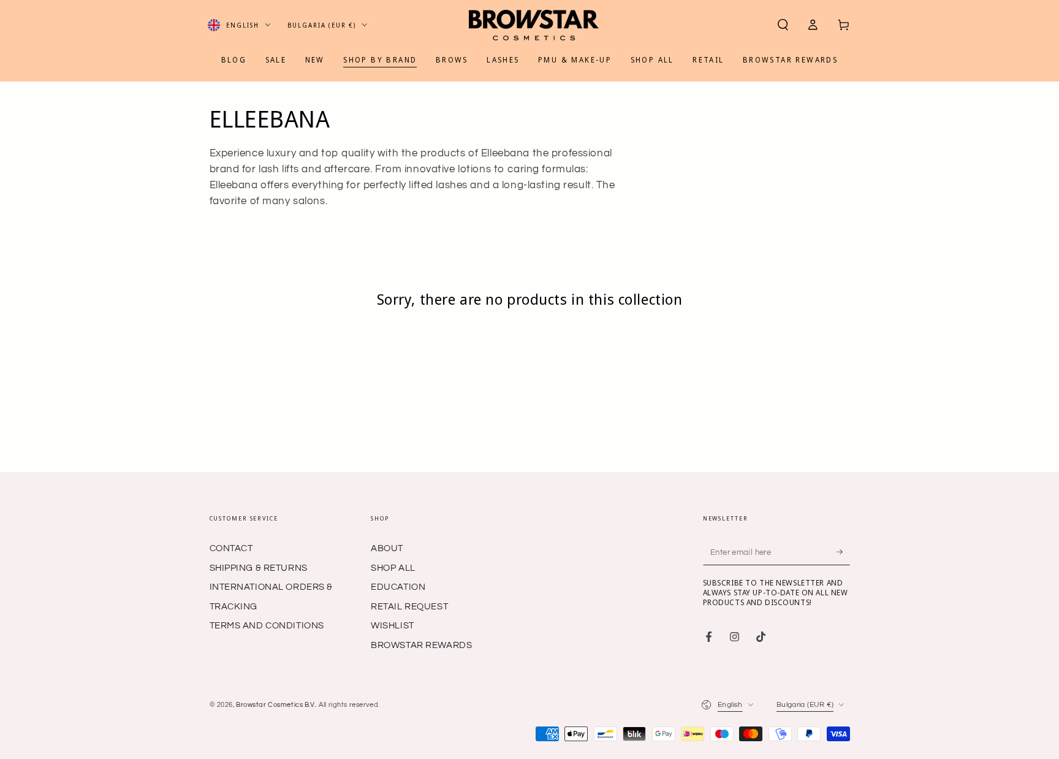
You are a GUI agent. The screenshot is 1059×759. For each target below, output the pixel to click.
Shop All (393, 568)
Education (398, 587)
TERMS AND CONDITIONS (267, 625)
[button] (783, 25)
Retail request (409, 606)
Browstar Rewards (421, 645)
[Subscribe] (843, 552)
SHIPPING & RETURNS (259, 568)
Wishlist (392, 625)
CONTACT (231, 548)
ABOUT (387, 548)
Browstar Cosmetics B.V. (276, 704)
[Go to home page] (534, 25)
